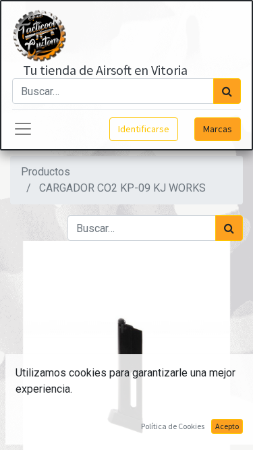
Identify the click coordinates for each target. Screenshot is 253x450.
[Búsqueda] (227, 91)
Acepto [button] (227, 426)
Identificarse (143, 129)
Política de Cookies (172, 426)
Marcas (217, 129)
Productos (45, 171)
